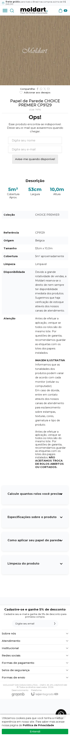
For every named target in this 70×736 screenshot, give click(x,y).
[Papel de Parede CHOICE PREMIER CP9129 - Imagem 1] (35, 50)
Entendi (35, 731)
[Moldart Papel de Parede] (33, 10)
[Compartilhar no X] (44, 89)
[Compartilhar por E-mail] (48, 89)
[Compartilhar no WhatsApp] (41, 89)
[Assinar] (54, 623)
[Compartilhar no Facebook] (37, 89)
